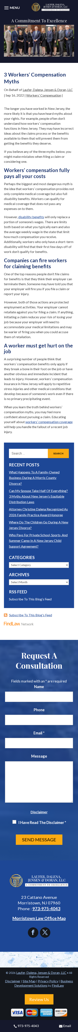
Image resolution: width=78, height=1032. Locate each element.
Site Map (29, 981)
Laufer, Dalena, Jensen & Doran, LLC (48, 90)
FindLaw (58, 985)
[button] (11, 10)
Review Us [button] (39, 999)
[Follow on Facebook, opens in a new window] (34, 932)
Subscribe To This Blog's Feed (30, 615)
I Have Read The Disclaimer (42, 822)
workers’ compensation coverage (49, 422)
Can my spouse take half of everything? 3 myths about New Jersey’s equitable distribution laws (38, 496)
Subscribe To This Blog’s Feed (30, 599)
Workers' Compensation (43, 95)
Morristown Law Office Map (39, 918)
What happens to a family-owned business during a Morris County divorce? (34, 477)
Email (67, 1026)
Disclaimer (39, 812)
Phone (39, 710)
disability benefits (31, 217)
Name (39, 686)
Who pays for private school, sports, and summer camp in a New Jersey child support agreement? (38, 540)
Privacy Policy (48, 981)
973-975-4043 (28, 1026)
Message (39, 756)
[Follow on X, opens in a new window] (45, 932)
